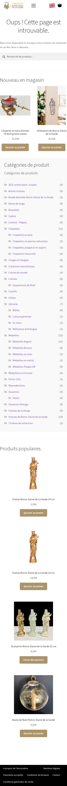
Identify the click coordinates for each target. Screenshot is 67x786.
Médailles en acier (22, 354)
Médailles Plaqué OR (24, 366)
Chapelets (14, 228)
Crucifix (12, 291)
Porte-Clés (14, 379)
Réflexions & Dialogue (25, 329)
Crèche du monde (17, 272)
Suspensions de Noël (24, 285)
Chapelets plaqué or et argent (29, 247)
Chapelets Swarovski (24, 253)
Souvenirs (13, 391)
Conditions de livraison (38, 775)
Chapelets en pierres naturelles (30, 241)
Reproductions (16, 385)
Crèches (12, 278)
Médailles (13, 335)
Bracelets (13, 209)
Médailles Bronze (22, 347)
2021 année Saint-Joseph (22, 184)
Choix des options (33, 659)
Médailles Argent (22, 341)
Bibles (16, 310)
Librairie (13, 304)
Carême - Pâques (17, 222)
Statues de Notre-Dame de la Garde (27, 416)
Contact (56, 775)
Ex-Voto (17, 322)
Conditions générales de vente (18, 781)
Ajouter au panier (15, 147)
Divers (16, 398)
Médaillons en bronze (20, 373)
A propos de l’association (15, 768)
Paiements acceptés (13, 775)
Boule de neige (16, 203)
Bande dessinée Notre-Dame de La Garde (30, 197)
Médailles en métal (23, 360)
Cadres (12, 216)
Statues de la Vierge (19, 410)
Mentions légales (52, 768)
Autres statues (16, 191)
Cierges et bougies (18, 260)
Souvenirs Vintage (18, 404)
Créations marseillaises (21, 266)
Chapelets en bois (23, 234)
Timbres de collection (20, 423)
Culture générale (22, 316)
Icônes (12, 297)
